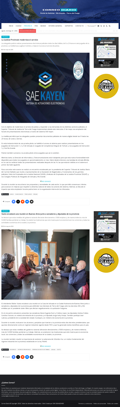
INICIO (11, 26)
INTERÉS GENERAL (55, 26)
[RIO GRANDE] (45, 181)
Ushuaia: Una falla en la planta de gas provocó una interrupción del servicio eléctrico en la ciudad (66, 31)
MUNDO (43, 26)
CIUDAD (18, 26)
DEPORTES (69, 26)
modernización (19, 194)
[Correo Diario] (60, 11)
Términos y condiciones (85, 403)
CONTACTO (79, 26)
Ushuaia (35, 194)
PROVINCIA (28, 26)
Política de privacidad (100, 403)
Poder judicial (28, 194)
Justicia (12, 194)
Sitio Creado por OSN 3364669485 (53, 403)
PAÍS (36, 26)
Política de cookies (112, 403)
